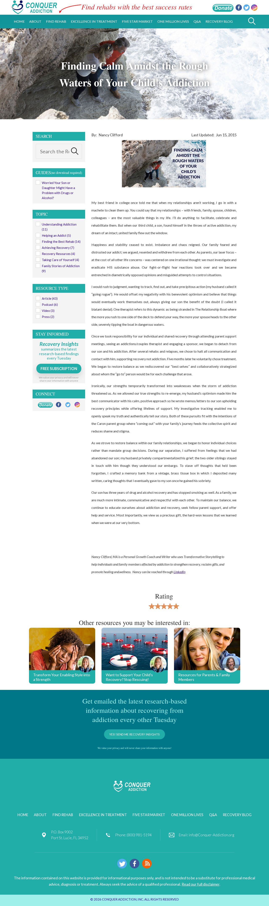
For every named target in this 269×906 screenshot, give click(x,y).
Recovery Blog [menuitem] (219, 21)
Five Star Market (149, 815)
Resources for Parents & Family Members (204, 676)
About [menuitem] (35, 21)
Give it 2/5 (158, 606)
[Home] (34, 11)
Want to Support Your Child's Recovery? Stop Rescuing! (129, 676)
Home (22, 815)
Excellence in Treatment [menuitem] (94, 21)
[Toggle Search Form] (251, 21)
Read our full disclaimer (200, 884)
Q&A (213, 815)
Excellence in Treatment (103, 815)
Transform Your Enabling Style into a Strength (61, 676)
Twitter (246, 7)
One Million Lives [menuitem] (173, 21)
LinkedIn (179, 572)
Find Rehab (63, 815)
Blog (147, 863)
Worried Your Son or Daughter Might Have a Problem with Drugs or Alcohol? (58, 190)
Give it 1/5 (152, 606)
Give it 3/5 (164, 606)
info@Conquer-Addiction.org (211, 835)
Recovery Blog (237, 815)
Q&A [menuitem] (197, 21)
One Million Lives (187, 815)
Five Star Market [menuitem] (137, 21)
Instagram (254, 7)
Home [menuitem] (19, 21)
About (40, 815)
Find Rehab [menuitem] (56, 21)
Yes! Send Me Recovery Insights (134, 734)
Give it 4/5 (170, 606)
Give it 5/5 (176, 606)
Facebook (239, 7)
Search (74, 151)
